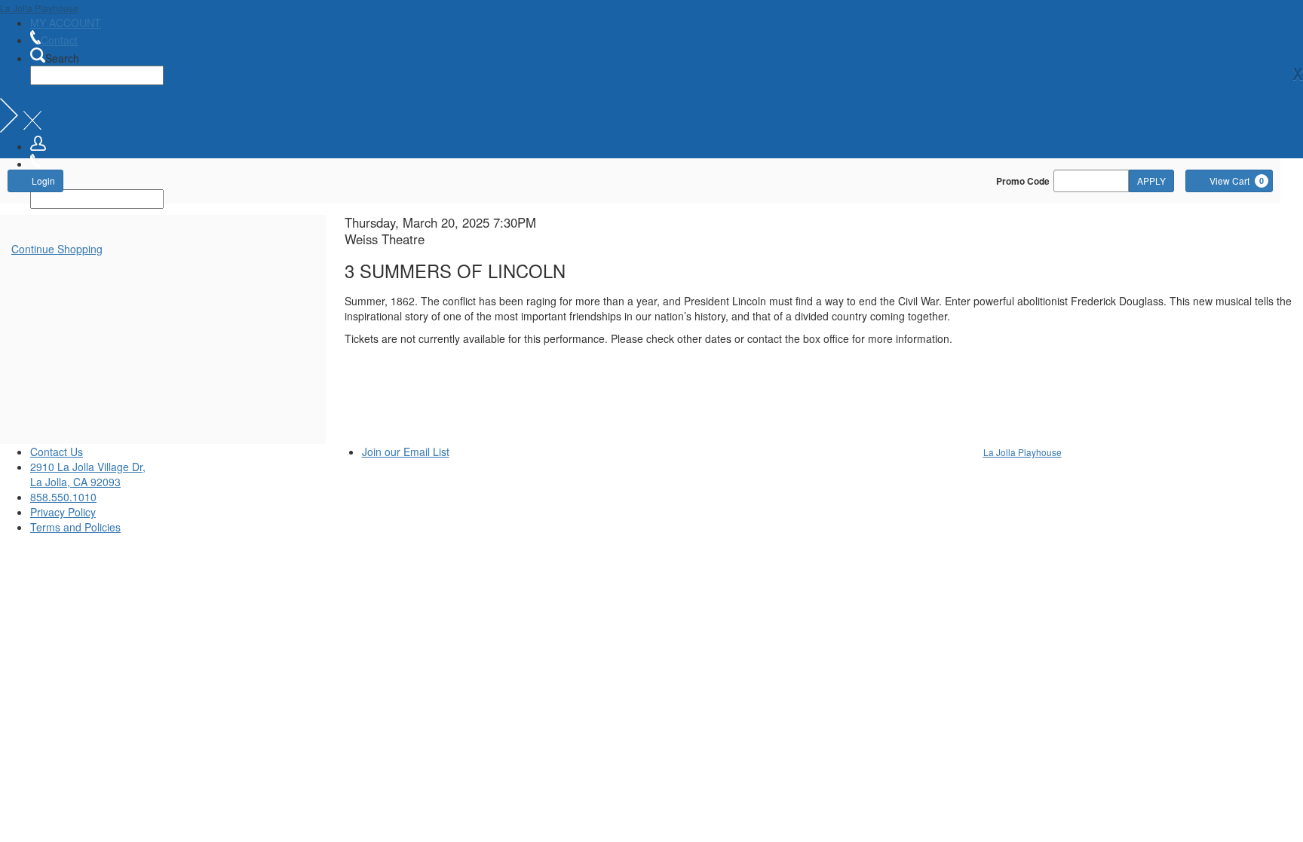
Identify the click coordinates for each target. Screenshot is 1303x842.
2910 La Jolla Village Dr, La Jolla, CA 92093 (88, 474)
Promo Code (1023, 180)
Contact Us (56, 451)
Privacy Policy (63, 511)
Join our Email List (405, 451)
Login (43, 180)
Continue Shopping (57, 248)
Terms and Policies (75, 526)
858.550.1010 (63, 496)
